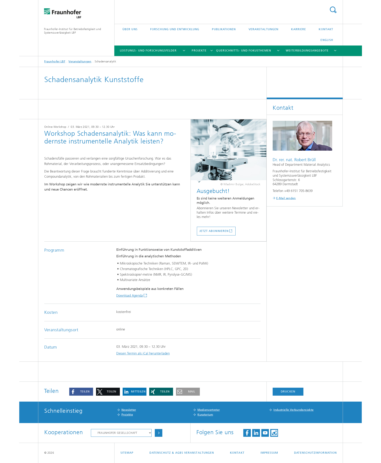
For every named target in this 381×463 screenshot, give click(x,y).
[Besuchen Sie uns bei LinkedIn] (256, 433)
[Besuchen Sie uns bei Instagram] (274, 433)
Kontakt (326, 29)
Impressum (269, 452)
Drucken (288, 391)
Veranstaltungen (263, 29)
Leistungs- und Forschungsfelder (148, 50)
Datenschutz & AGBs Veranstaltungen (181, 452)
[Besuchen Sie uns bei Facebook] (247, 433)
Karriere (298, 29)
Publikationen (224, 29)
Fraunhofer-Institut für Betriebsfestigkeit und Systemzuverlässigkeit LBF (72, 30)
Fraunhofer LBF (54, 61)
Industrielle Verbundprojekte (293, 410)
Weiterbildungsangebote (307, 50)
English (326, 40)
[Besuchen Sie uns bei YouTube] (265, 433)
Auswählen (158, 433)
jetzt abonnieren (214, 231)
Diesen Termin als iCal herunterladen (143, 353)
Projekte (199, 50)
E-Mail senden (286, 198)
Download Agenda (129, 295)
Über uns (130, 29)
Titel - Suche (333, 10)
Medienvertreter (208, 410)
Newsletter (128, 410)
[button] (81, 392)
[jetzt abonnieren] (228, 151)
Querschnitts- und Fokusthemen (243, 50)
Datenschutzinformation (315, 452)
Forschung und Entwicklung (174, 29)
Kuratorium (205, 414)
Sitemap (127, 452)
